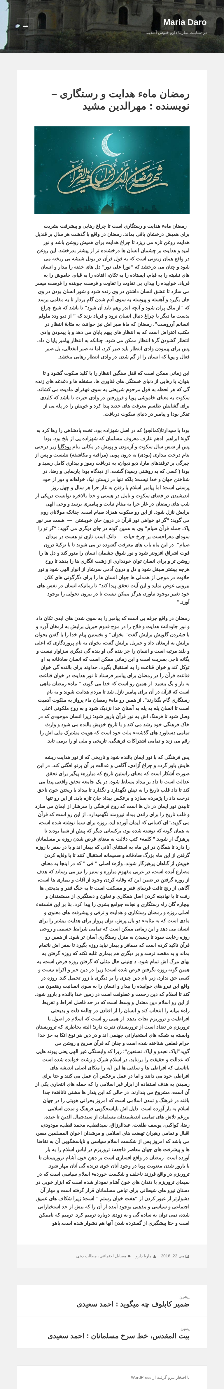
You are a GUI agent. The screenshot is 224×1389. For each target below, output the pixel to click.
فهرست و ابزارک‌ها (25, 34)
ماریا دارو (144, 1256)
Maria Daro (185, 22)
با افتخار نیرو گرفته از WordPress (160, 1377)
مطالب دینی (86, 1256)
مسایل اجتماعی (112, 1256)
